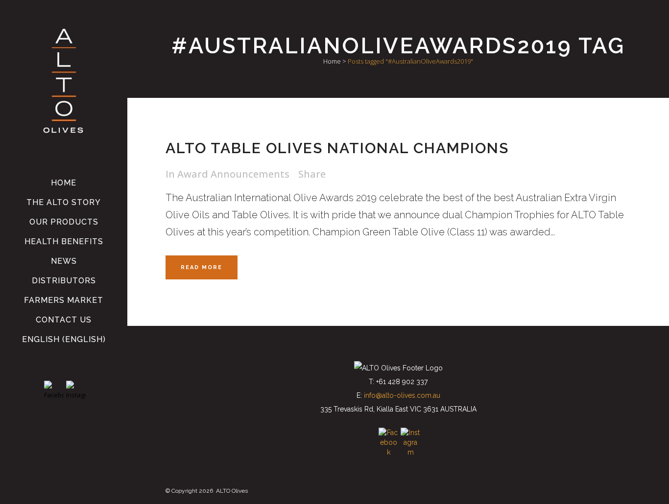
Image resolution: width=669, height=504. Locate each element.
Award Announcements (233, 174)
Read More (201, 267)
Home (332, 61)
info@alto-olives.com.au (402, 395)
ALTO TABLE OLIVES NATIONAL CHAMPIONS (337, 148)
